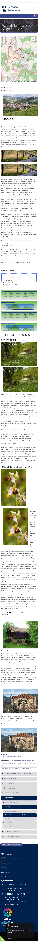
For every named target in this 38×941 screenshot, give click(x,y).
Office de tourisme (10, 778)
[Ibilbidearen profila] (19, 327)
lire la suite (10, 938)
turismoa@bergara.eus (7, 872)
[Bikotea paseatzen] (19, 156)
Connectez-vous (6, 768)
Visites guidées (9, 783)
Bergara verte (8, 798)
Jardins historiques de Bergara (13, 802)
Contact (5, 876)
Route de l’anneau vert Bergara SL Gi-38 (15, 815)
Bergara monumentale (11, 793)
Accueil (3, 21)
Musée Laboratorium (11, 831)
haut (18, 764)
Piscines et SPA (9, 822)
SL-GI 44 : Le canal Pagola (11, 819)
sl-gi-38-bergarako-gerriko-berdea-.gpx (23, 760)
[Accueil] (13, 8)
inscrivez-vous (17, 768)
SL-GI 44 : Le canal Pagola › (29, 765)
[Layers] (33, 39)
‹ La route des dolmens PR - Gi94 (8, 765)
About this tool (30, 936)
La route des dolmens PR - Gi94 (13, 811)
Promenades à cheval (10, 827)
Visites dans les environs (12, 836)
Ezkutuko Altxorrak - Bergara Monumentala (18, 773)
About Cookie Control (8, 925)
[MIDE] (19, 316)
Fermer (32, 925)
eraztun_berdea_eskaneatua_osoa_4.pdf (15, 756)
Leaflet (15, 81)
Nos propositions (9, 788)
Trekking (7, 807)
